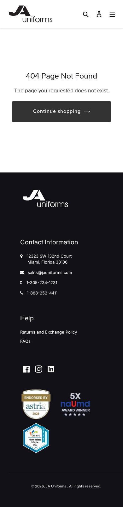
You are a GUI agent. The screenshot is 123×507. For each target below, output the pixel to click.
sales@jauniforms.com (50, 272)
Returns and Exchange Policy (48, 332)
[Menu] (112, 14)
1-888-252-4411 (42, 292)
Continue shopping (57, 111)
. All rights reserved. (84, 486)
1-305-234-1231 (41, 282)
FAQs (25, 341)
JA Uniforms (56, 486)
